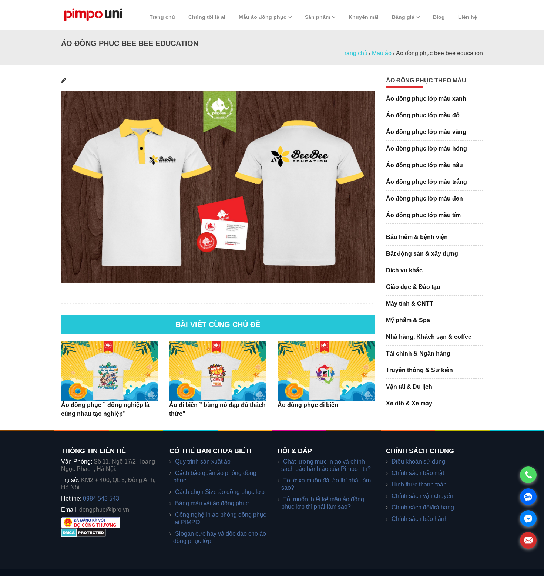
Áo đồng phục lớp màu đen (424, 198)
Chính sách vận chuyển (422, 496)
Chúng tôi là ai (206, 17)
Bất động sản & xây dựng (422, 253)
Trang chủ (162, 17)
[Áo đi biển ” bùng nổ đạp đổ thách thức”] (217, 370)
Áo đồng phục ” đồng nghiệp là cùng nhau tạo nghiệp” (105, 409)
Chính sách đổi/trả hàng (423, 507)
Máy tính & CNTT (409, 303)
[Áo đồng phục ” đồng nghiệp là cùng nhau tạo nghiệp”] (109, 370)
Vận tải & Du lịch (409, 387)
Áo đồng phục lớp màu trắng (426, 182)
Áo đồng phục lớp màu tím (423, 215)
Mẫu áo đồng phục (262, 17)
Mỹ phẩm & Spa (408, 320)
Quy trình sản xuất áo (203, 461)
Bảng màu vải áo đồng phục (212, 503)
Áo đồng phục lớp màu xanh (426, 98)
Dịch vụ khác (404, 270)
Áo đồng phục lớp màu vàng (426, 132)
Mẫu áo (382, 53)
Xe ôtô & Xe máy (409, 403)
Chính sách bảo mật (418, 473)
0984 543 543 (101, 498)
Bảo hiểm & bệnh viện (417, 237)
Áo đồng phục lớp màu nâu (424, 165)
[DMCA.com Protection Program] (83, 532)
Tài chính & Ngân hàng (418, 353)
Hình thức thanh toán (419, 484)
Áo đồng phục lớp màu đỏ (423, 115)
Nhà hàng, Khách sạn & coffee (428, 337)
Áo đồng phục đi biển (308, 405)
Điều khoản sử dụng (418, 461)
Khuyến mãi (364, 17)
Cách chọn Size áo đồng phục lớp (220, 492)
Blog (439, 17)
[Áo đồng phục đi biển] (326, 370)
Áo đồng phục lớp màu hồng (426, 148)
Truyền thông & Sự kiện (419, 370)
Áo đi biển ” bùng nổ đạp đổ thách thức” (217, 409)
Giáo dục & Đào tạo (413, 287)
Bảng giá (403, 17)
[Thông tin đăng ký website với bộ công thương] (90, 522)
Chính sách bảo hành (420, 519)
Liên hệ (467, 17)
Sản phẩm (317, 17)
